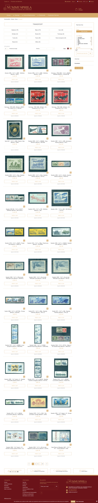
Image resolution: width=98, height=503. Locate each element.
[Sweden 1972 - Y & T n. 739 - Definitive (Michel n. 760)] (37, 198)
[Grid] (68, 48)
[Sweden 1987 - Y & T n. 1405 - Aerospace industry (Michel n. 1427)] (61, 130)
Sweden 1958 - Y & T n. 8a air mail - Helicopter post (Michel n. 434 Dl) (38, 278)
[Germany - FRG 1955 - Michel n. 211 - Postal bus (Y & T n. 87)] (37, 95)
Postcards (42, 15)
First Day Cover (81, 38)
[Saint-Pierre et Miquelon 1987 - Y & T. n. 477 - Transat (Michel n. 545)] (61, 436)
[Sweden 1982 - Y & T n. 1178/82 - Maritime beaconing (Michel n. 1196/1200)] (37, 334)
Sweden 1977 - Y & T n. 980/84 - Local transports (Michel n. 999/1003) (14, 346)
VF (78, 44)
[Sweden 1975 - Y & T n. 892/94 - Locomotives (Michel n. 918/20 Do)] (61, 368)
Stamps (17, 15)
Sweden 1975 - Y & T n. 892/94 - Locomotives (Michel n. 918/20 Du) (14, 414)
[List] (71, 48)
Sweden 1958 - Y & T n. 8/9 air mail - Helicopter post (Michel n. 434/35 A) (15, 278)
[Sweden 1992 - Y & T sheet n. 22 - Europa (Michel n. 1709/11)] (61, 402)
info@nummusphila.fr (72, 492)
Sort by (37, 48)
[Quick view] (24, 70)
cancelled (80, 37)
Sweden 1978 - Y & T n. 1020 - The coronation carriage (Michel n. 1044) (38, 414)
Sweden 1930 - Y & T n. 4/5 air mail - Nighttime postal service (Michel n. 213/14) (38, 448)
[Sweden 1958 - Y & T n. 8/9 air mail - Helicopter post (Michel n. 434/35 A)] (14, 266)
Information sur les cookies (28, 495)
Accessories (6, 487)
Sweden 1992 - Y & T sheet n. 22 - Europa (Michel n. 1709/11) (61, 414)
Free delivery (37, 470)
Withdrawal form (7, 498)
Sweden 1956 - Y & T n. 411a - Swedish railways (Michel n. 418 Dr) (14, 176)
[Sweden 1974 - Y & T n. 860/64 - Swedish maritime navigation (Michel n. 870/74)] (37, 368)
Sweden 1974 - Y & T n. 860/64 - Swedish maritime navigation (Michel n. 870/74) (38, 380)
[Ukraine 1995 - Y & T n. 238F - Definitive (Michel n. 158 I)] (14, 61)
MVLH (79, 42)
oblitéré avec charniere (83, 43)
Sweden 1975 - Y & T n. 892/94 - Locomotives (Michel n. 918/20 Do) (61, 380)
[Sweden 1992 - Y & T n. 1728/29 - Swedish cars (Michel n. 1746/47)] (61, 232)
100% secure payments (16, 470)
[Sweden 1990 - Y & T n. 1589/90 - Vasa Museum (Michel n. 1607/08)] (37, 130)
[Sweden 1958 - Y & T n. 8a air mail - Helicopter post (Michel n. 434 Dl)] (37, 266)
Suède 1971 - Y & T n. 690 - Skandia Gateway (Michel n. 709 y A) (61, 312)
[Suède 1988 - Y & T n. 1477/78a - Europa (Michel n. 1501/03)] (14, 300)
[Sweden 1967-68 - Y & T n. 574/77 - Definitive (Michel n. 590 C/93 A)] (14, 198)
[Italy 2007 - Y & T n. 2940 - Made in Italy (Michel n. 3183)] (14, 130)
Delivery (24, 485)
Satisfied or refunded (61, 470)
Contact (83, 470)
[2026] (91, 48)
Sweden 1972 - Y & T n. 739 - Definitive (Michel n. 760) (37, 210)
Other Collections (7, 489)
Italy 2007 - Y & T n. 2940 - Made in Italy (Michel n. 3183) (14, 142)
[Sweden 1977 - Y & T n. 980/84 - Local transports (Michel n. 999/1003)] (14, 334)
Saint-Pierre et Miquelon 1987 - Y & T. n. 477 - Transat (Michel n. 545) (61, 448)
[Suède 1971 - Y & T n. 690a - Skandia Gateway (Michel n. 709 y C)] (37, 300)
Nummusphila (7, 19)
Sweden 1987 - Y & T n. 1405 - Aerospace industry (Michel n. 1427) (61, 142)
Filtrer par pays (84, 31)
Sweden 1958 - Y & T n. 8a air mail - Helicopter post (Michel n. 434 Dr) (61, 278)
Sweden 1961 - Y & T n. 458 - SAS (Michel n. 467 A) (61, 210)
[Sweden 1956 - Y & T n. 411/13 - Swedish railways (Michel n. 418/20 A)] (61, 164)
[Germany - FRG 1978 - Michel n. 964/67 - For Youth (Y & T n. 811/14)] (14, 95)
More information (80, 501)
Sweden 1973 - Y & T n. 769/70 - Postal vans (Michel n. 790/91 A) (14, 244)
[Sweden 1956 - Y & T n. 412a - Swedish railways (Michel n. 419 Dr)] (37, 164)
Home (8, 15)
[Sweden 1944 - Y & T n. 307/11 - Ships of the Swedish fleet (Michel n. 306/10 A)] (61, 334)
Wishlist (77, 59)
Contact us (6, 1)
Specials (24, 482)
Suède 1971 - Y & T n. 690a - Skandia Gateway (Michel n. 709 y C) (38, 312)
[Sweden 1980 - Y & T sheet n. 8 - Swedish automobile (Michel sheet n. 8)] (14, 368)
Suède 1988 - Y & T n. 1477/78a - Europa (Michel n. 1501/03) (15, 312)
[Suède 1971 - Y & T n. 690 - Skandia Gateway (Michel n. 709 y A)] (61, 300)
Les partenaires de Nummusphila (29, 492)
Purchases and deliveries (16, 1)
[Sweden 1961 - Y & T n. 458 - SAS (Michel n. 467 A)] (61, 198)
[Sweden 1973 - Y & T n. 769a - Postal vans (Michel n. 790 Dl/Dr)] (37, 232)
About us (24, 490)
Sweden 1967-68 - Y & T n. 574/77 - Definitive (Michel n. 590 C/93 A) (14, 210)
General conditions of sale (28, 489)
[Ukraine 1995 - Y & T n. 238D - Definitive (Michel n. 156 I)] (37, 61)
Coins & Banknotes (29, 15)
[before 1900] (76, 48)
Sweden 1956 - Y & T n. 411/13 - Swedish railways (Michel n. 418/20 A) (61, 176)
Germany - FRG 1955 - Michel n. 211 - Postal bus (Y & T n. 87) (38, 107)
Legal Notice (25, 487)
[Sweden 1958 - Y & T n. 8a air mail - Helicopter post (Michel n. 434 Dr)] (61, 266)
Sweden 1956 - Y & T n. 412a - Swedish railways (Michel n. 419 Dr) (38, 176)
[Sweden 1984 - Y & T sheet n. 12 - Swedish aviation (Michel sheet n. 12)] (14, 436)
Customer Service (53, 15)
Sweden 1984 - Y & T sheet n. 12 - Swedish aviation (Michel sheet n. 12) (15, 448)
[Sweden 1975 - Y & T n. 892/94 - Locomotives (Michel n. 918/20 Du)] (14, 402)
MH (78, 40)
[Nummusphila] (17, 8)
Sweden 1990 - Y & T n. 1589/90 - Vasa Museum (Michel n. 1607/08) (37, 142)
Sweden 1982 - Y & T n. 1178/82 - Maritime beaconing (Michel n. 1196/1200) (38, 346)
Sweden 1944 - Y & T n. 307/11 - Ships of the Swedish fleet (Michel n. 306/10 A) (61, 346)
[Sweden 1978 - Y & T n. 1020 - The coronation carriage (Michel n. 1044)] (37, 402)
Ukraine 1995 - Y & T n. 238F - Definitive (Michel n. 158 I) (14, 73)
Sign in (73, 1)
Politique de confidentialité (28, 494)
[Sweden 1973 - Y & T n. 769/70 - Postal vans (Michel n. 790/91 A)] (14, 232)
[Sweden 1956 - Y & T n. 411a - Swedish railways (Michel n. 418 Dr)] (14, 164)
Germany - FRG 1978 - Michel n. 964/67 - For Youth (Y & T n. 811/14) (15, 107)
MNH (79, 41)
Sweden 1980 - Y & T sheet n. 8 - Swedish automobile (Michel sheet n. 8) (14, 380)
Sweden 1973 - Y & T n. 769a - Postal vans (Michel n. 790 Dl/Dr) (37, 244)
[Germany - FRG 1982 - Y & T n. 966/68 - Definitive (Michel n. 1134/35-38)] (61, 61)
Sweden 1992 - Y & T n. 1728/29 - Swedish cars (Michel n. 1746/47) (61, 244)
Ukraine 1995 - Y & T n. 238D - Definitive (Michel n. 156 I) (38, 73)
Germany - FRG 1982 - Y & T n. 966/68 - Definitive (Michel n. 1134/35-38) (61, 73)
